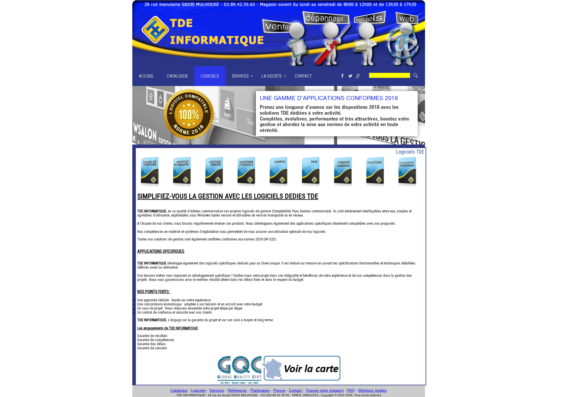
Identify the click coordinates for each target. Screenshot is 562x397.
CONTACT (303, 76)
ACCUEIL (146, 76)
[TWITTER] (350, 76)
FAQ (351, 390)
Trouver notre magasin (325, 390)
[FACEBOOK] (342, 76)
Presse (279, 390)
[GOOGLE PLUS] (358, 76)
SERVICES (240, 76)
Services (216, 390)
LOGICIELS (210, 76)
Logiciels (198, 390)
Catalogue (178, 390)
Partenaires (260, 390)
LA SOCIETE (272, 76)
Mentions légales (372, 390)
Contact (295, 390)
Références (237, 390)
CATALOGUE (177, 76)
